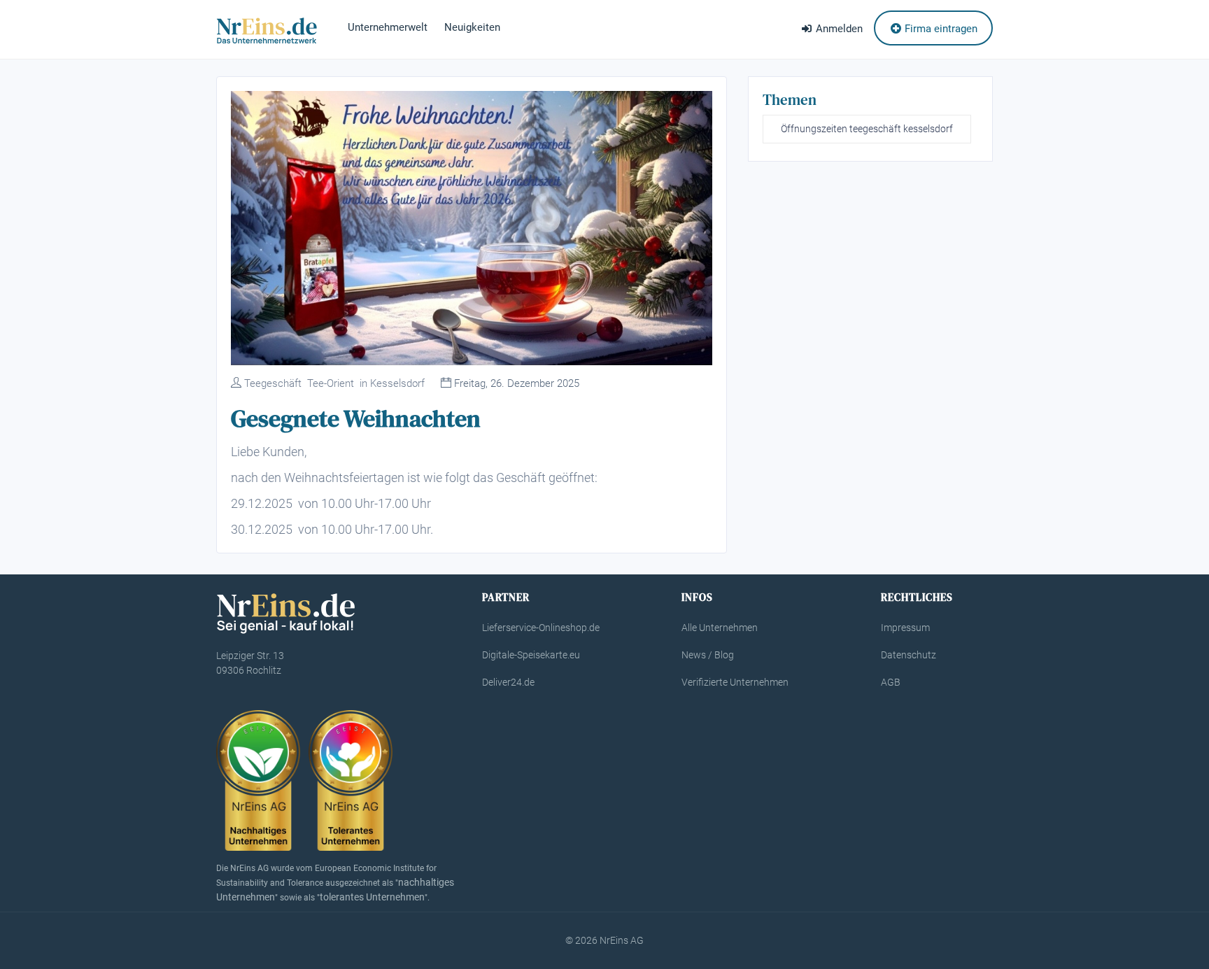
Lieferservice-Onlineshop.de (541, 627)
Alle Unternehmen (719, 627)
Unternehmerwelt (387, 27)
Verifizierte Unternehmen (735, 682)
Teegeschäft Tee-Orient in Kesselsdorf (334, 383)
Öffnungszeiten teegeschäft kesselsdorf (867, 128)
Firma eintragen (939, 28)
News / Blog (707, 654)
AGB (890, 682)
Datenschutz (908, 654)
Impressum (905, 627)
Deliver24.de (508, 682)
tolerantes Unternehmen (372, 897)
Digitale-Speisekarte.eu (531, 654)
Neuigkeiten (472, 27)
